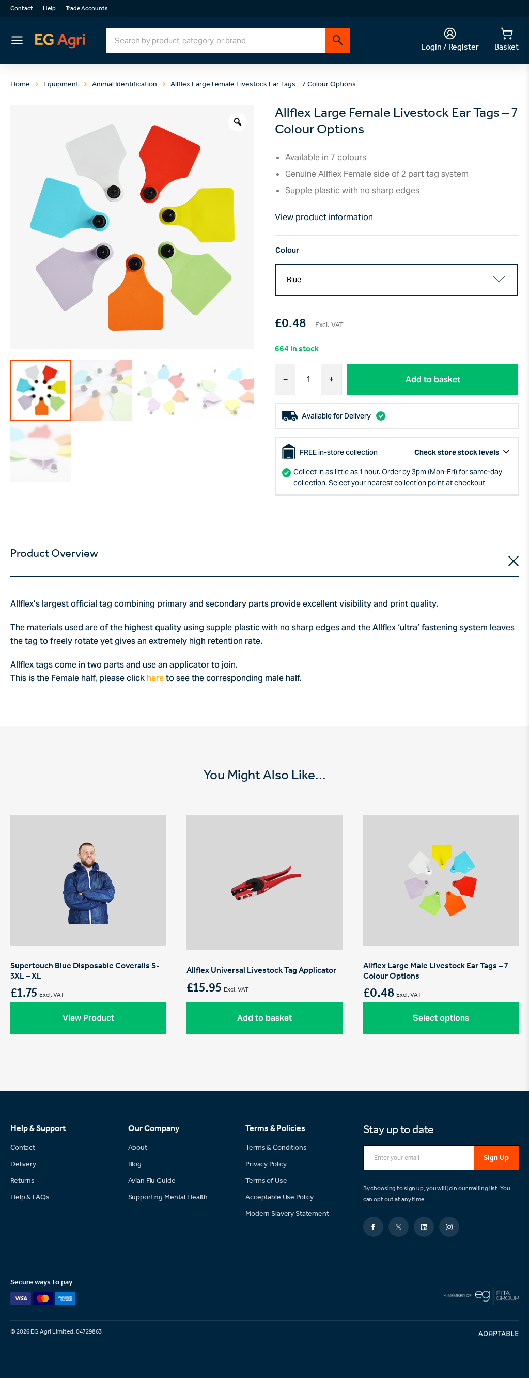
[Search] (337, 40)
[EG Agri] (60, 41)
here (155, 678)
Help (49, 9)
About (137, 1148)
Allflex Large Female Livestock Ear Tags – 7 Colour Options (263, 85)
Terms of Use (266, 1181)
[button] (88, 1018)
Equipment (61, 85)
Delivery (23, 1164)
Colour (287, 250)
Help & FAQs (29, 1197)
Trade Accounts (87, 9)
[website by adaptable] (498, 1333)
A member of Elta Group (481, 1296)
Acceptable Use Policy (279, 1197)
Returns (22, 1181)
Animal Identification (124, 85)
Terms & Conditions (275, 1148)
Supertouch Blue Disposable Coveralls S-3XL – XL (88, 932)
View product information (324, 217)
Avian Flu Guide (152, 1181)
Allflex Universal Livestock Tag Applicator (264, 932)
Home (20, 85)
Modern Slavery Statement (287, 1214)
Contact (21, 9)
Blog (135, 1164)
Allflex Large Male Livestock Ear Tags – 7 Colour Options (441, 932)
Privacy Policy (266, 1164)
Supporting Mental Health (168, 1197)
